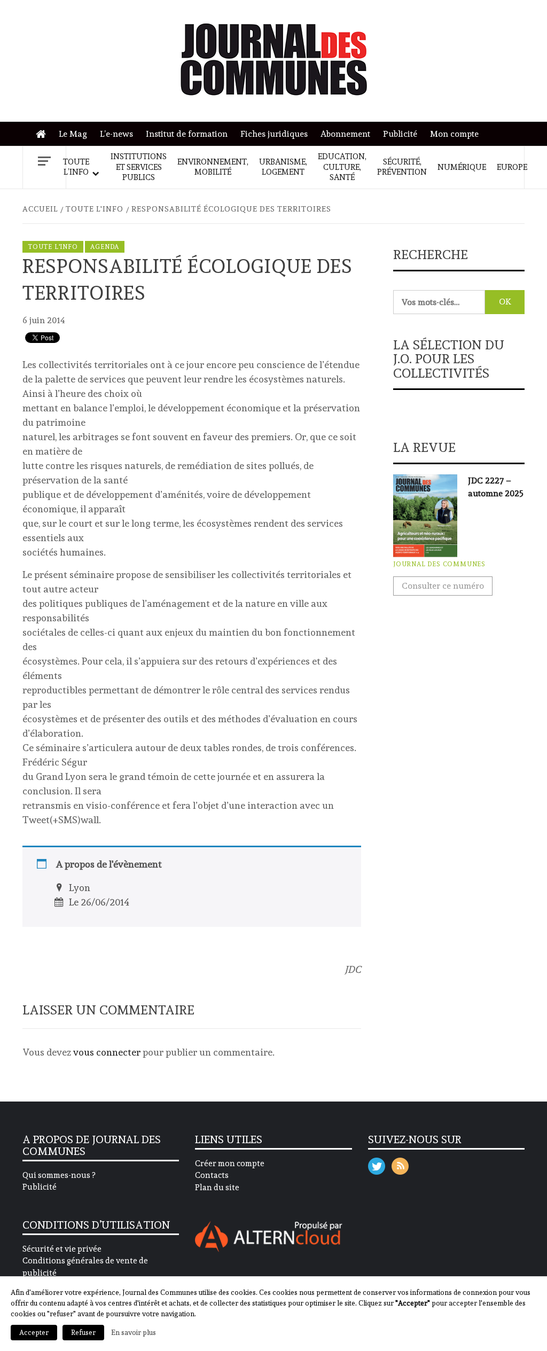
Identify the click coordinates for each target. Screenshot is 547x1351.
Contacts (212, 1175)
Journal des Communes (439, 564)
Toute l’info (76, 167)
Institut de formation (187, 134)
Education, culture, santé (342, 167)
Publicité (400, 134)
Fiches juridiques (274, 134)
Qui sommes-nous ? (58, 1175)
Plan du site (217, 1187)
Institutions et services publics (139, 167)
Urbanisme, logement (283, 167)
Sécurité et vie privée (61, 1249)
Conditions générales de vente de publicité (85, 1267)
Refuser (83, 1333)
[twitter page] (376, 1164)
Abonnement (345, 134)
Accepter (34, 1333)
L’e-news (116, 134)
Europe (512, 167)
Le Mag (73, 134)
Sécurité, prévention (402, 167)
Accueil (43, 134)
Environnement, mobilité (212, 167)
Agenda (104, 247)
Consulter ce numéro (443, 586)
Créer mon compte (229, 1163)
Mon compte (454, 134)
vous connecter (106, 1052)
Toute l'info (53, 247)
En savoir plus (133, 1332)
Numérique (461, 167)
